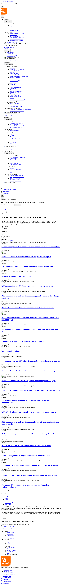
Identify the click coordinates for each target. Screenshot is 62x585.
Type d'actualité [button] (6, 236)
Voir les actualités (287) (7, 240)
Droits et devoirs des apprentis (17, 125)
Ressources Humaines (15, 74)
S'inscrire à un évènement (16, 179)
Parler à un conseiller (15, 178)
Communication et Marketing (17, 69)
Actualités (12, 168)
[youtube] (10, 577)
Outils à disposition (14, 124)
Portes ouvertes (6, 191)
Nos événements (11, 536)
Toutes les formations (12, 544)
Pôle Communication (15, 36)
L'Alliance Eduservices (15, 159)
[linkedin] (6, 577)
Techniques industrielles (15, 96)
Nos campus (10, 534)
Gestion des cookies (8, 572)
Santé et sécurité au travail (16, 127)
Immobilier (12, 72)
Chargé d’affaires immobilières (17, 111)
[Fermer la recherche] (2, 198)
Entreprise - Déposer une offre (17, 177)
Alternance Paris (11, 547)
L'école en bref (10, 532)
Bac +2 (11, 25)
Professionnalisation (14, 145)
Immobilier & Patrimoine (16, 91)
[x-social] (8, 577)
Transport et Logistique (15, 77)
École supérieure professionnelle (17, 157)
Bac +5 (11, 28)
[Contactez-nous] (1, 207)
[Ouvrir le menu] (2, 16)
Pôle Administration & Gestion (17, 33)
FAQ (11, 172)
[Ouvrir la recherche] (2, 195)
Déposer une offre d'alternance (17, 104)
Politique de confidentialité (10, 574)
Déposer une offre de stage (16, 106)
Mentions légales (8, 570)
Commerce (12, 68)
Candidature (6, 193)
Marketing (12, 94)
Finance (11, 89)
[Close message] (2, 7)
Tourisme (12, 78)
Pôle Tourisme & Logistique (16, 40)
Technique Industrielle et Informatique (19, 76)
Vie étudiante (10, 551)
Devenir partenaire (14, 103)
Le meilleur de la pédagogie (16, 123)
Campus (6, 48)
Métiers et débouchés (12, 550)
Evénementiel (13, 88)
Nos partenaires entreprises (16, 164)
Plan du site (6, 571)
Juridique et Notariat (14, 73)
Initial (11, 143)
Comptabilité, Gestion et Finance (17, 70)
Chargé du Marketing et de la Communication (21, 109)
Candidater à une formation (16, 175)
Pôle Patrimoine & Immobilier (17, 37)
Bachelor (12, 135)
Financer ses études (14, 130)
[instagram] (4, 577)
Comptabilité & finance (15, 87)
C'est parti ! (18, 204)
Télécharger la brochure (15, 181)
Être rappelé (5, 209)
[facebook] (2, 577)
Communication (13, 85)
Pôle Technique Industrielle (16, 39)
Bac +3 (11, 26)
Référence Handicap (14, 158)
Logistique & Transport (15, 92)
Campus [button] (5, 238)
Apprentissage (13, 142)
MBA (11, 136)
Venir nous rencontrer (8, 528)
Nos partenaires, (10, 535)
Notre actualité (10, 538)
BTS (11, 134)
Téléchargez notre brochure (9, 189)
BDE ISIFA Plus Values (15, 169)
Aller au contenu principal (7, 1)
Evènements (13, 170)
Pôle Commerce (13, 35)
